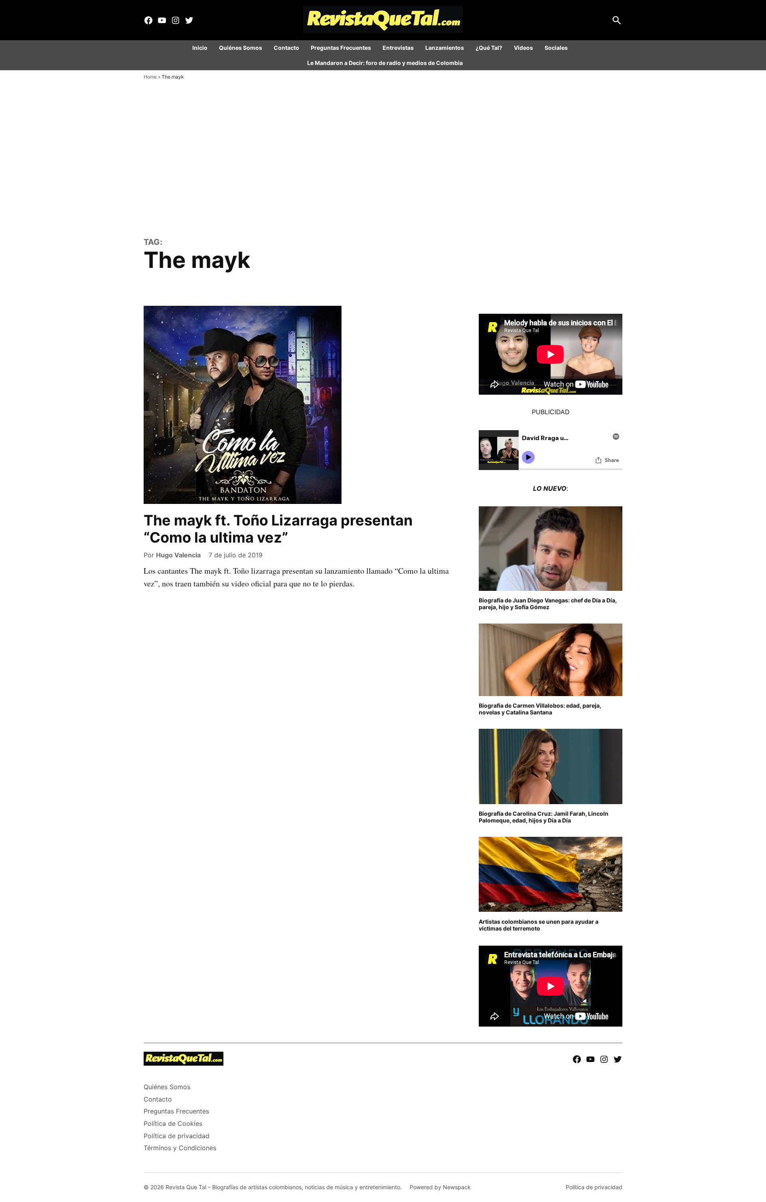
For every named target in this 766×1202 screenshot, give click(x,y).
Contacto (286, 47)
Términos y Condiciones (180, 1148)
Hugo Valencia (178, 555)
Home (150, 77)
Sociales (556, 47)
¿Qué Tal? (489, 47)
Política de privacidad (176, 1136)
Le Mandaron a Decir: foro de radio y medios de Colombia (385, 62)
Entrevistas (398, 47)
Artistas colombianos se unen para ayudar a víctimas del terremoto (538, 925)
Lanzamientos (444, 47)
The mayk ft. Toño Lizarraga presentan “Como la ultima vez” (278, 528)
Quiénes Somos (240, 47)
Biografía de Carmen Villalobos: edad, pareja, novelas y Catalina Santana (540, 709)
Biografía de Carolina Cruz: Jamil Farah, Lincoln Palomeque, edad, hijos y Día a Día (543, 817)
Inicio (199, 47)
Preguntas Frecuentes (341, 47)
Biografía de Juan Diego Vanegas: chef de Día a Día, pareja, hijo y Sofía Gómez (548, 603)
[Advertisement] (383, 175)
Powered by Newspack (440, 1187)
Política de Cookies (173, 1123)
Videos (523, 47)
